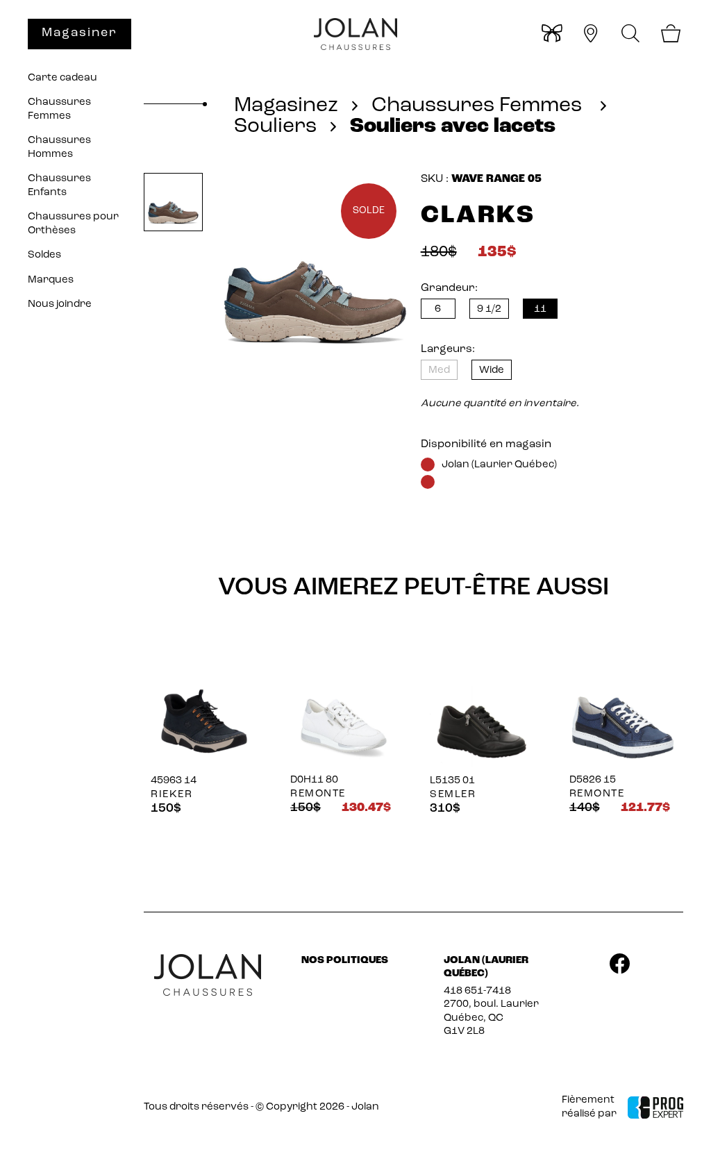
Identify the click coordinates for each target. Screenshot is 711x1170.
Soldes (44, 255)
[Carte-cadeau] (551, 36)
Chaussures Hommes (59, 147)
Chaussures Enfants (59, 186)
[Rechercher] (631, 33)
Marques (51, 280)
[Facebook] (619, 966)
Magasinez (286, 106)
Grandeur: (449, 288)
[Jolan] (355, 34)
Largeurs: (448, 349)
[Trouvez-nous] (590, 36)
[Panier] (670, 36)
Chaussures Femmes (59, 109)
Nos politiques (344, 960)
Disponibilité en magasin (486, 444)
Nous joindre (60, 304)
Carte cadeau (62, 78)
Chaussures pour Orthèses (73, 224)
